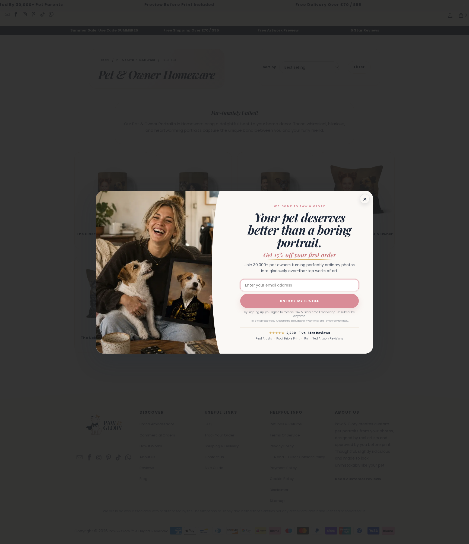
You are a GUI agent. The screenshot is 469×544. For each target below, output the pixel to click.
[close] (365, 199)
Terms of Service (333, 320)
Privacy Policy (312, 320)
